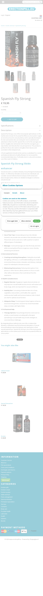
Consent (7, 193)
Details (14, 193)
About (22, 193)
